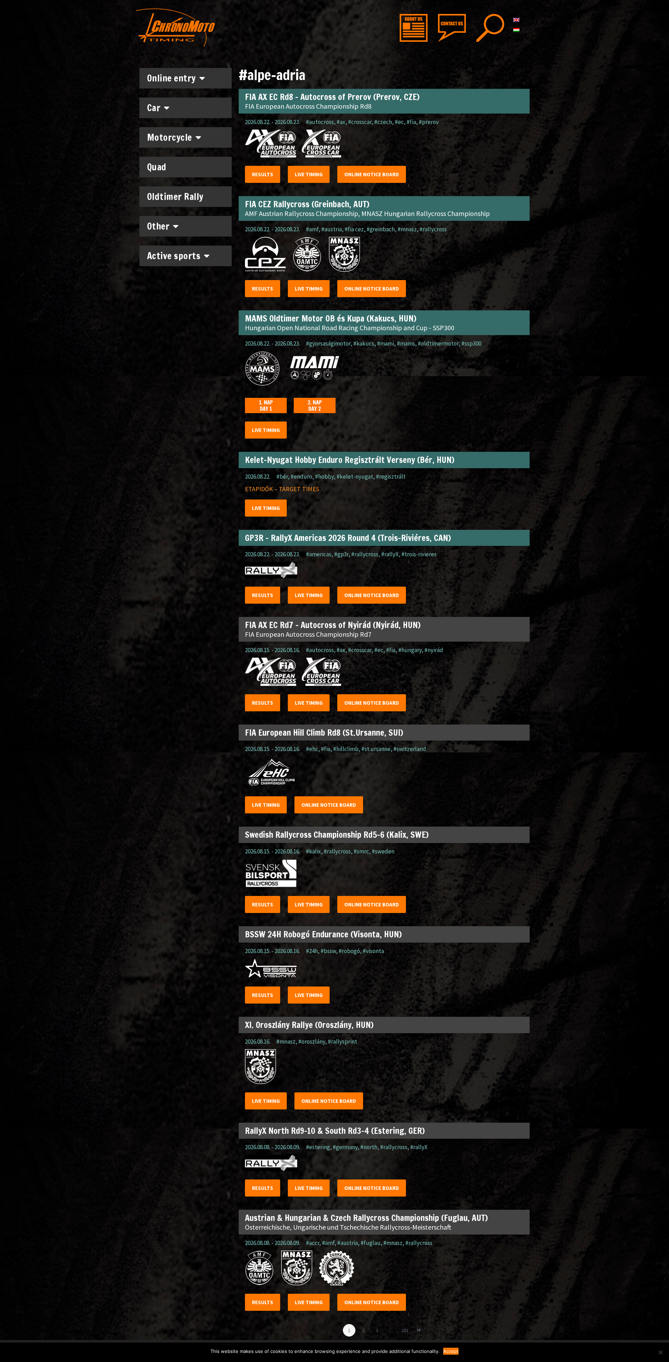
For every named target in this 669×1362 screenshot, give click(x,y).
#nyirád (433, 650)
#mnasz (407, 229)
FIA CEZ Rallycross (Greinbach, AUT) (307, 204)
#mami (385, 343)
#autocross (320, 122)
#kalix (313, 851)
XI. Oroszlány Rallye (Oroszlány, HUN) (309, 1025)
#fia (411, 122)
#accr (312, 1243)
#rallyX (390, 554)
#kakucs (363, 343)
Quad (157, 167)
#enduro (301, 476)
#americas (318, 554)
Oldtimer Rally (175, 196)
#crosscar (359, 122)
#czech (383, 122)
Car (154, 107)
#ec (399, 122)
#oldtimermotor (438, 343)
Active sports (174, 255)
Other (158, 226)
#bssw (328, 951)
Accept (451, 1351)
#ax (341, 122)
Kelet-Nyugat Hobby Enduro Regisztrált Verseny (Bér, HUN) (349, 460)
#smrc (361, 851)
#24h (312, 951)
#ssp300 (471, 343)
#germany (345, 1147)
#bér (282, 476)
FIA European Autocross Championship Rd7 (308, 634)
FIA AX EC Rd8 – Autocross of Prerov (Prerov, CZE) (332, 97)
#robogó (349, 951)
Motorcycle (169, 137)
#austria (331, 229)
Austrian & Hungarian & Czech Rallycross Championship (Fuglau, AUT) (366, 1218)
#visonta (373, 951)
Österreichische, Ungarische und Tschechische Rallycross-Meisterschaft (348, 1227)
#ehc (312, 749)
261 (406, 1328)
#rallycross (433, 229)
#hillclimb (346, 749)
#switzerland (409, 749)
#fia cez (354, 229)
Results (262, 174)
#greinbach (381, 229)
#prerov (429, 122)
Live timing (309, 174)
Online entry (171, 78)
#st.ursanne (376, 749)
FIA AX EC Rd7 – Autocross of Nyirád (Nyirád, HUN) (333, 625)
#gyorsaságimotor (328, 343)
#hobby (324, 476)
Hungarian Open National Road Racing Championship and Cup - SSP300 (349, 327)
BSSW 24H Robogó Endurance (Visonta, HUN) (323, 934)
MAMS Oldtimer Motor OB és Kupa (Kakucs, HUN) (330, 318)
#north (368, 1147)
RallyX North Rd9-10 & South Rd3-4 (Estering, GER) (335, 1131)
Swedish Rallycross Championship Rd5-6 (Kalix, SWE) (337, 835)
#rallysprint (342, 1041)
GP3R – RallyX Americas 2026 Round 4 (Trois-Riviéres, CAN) (348, 538)
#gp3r (341, 554)
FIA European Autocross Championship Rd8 (308, 106)
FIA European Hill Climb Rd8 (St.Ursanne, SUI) (324, 732)
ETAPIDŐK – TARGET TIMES (282, 489)
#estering (318, 1147)
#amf (312, 229)
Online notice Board (371, 174)
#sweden (383, 851)
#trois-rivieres (419, 554)
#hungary (410, 650)
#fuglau (370, 1243)
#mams (406, 343)
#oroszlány (311, 1041)
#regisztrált (391, 476)
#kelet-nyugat (355, 476)
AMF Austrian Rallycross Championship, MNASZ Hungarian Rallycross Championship (367, 213)
